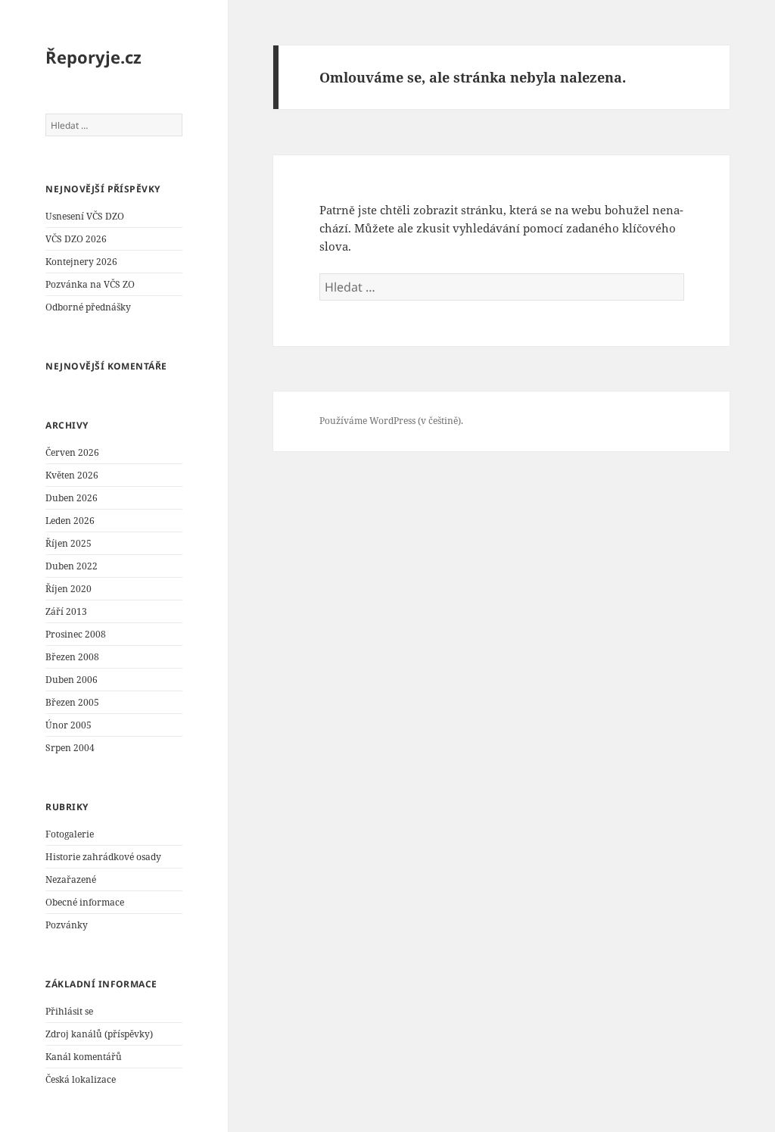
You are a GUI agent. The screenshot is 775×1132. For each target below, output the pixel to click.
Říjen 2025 (68, 543)
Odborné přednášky (88, 307)
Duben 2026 (71, 497)
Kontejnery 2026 (81, 261)
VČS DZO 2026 (76, 238)
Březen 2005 (72, 702)
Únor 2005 (68, 725)
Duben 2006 (71, 679)
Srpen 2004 (70, 747)
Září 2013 (66, 611)
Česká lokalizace (80, 1079)
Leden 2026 (70, 520)
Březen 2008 (72, 656)
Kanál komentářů (83, 1056)
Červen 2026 (72, 452)
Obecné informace (84, 902)
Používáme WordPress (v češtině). (391, 420)
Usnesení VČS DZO (84, 216)
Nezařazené (70, 879)
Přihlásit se (69, 1011)
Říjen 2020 (68, 588)
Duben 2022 (71, 566)
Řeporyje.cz (93, 56)
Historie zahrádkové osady (103, 856)
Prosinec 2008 (75, 634)
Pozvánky (66, 924)
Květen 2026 (71, 475)
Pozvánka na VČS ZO (90, 284)
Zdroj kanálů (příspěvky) (99, 1034)
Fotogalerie (69, 834)
